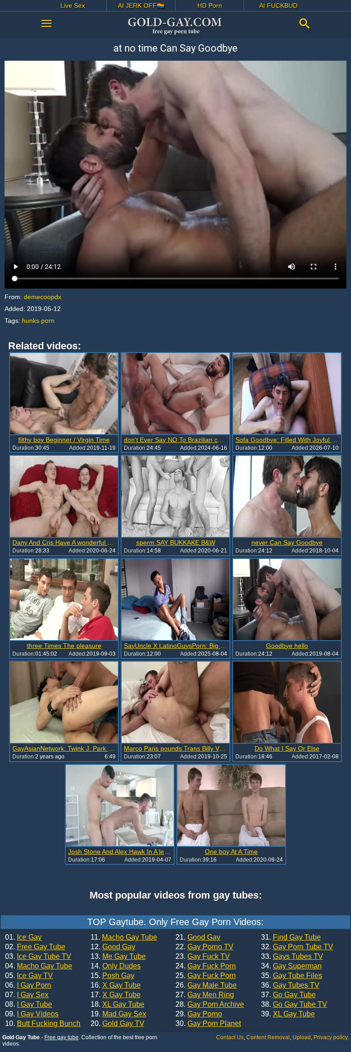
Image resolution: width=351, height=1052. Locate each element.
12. (112, 947)
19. (118, 1014)
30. (208, 1023)
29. (199, 1014)
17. (115, 995)
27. (205, 995)
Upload (301, 1037)
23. (203, 956)
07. (26, 995)
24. (206, 966)
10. (42, 1023)
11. (123, 937)
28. (210, 1004)
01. (23, 937)
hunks (30, 320)
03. (38, 956)
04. (38, 966)
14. (115, 966)
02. (35, 947)
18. (117, 1004)
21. (198, 937)
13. (118, 956)
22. (205, 947)
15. (112, 975)
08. (28, 1004)
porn (47, 320)
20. (117, 1023)
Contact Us (230, 1037)
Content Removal (268, 1037)
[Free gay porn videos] (175, 26)
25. (206, 975)
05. (29, 975)
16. (115, 985)
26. (206, 985)
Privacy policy (330, 1037)
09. (31, 1014)
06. (28, 985)
